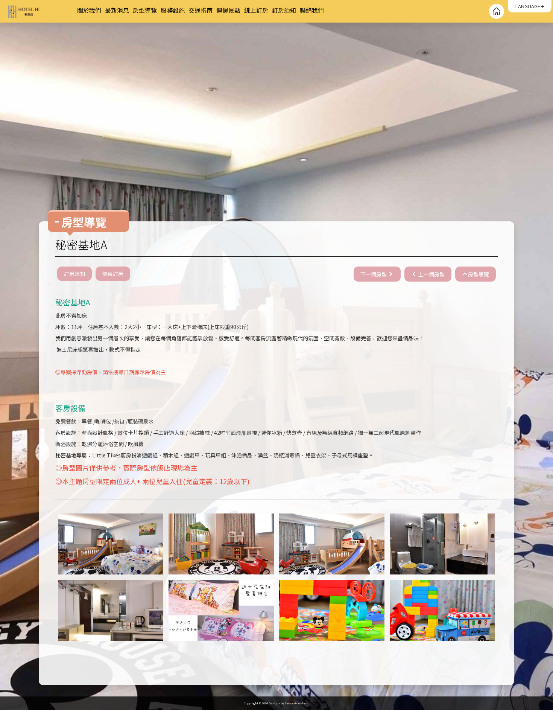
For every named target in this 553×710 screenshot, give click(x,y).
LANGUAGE (527, 6)
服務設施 (173, 10)
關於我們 (89, 10)
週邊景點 (228, 10)
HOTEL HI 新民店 (41, 11)
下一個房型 (374, 274)
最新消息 (117, 10)
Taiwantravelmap (297, 703)
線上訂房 (256, 10)
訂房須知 (284, 10)
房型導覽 (145, 10)
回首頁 (496, 11)
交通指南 (200, 10)
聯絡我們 (312, 10)
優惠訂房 (112, 273)
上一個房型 (431, 274)
